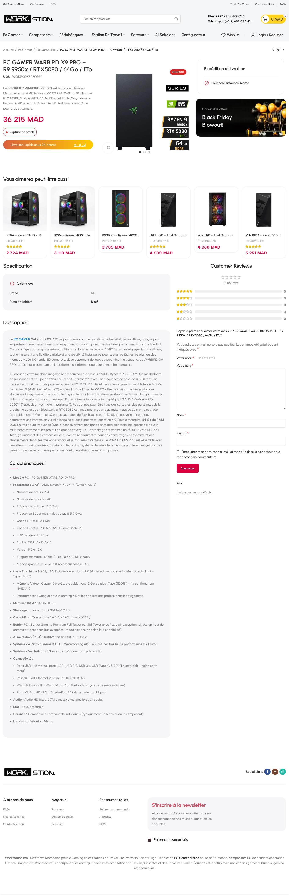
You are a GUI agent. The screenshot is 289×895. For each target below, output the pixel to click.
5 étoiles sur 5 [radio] (213, 358)
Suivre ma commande (114, 810)
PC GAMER (22, 339)
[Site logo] (29, 19)
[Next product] (283, 50)
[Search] (176, 19)
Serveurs (57, 824)
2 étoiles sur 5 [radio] (203, 358)
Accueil (8, 50)
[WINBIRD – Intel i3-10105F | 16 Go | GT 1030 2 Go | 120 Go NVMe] (216, 209)
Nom (181, 415)
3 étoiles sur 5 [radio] (207, 358)
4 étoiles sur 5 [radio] (210, 358)
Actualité (105, 817)
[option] (140, 152)
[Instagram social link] (275, 772)
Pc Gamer (25, 50)
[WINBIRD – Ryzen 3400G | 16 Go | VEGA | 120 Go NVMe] (120, 209)
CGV (102, 824)
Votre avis (185, 365)
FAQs (6, 810)
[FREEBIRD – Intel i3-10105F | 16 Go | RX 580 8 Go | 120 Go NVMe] (168, 209)
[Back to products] (278, 50)
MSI (93, 293)
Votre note (185, 358)
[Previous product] (273, 50)
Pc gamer (58, 810)
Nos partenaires (14, 817)
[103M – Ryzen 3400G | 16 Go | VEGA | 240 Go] (73, 209)
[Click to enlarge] (108, 148)
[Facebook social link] (267, 772)
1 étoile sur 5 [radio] (200, 358)
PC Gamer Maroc (186, 858)
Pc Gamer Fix (45, 50)
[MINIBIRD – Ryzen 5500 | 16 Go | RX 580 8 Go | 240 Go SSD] (264, 209)
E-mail (183, 433)
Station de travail (62, 817)
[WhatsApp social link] (282, 772)
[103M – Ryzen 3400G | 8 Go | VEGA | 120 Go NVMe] (25, 209)
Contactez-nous (14, 824)
